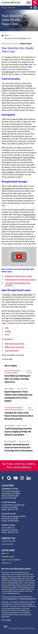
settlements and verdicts (22, 318)
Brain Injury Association (14, 344)
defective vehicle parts (12, 157)
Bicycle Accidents (10, 441)
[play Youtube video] (19, 256)
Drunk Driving (18, 407)
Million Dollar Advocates (14, 347)
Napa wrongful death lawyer (22, 295)
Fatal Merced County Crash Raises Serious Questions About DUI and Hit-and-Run (19, 416)
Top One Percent (12, 350)
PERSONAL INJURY (8, 557)
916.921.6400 (11, 541)
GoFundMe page (7, 72)
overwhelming (6, 188)
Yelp (6, 328)
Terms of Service (26, 599)
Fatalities (15, 373)
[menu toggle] (29, 3)
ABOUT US (5, 553)
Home (6, 35)
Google (8, 331)
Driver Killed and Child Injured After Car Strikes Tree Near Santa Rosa (17, 379)
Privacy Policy (12, 599)
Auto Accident (9, 370)
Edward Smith (25, 44)
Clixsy (9, 620)
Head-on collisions (17, 410)
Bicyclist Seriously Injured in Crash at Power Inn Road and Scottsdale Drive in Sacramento (19, 447)
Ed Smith (7, 295)
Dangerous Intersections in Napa (18, 276)
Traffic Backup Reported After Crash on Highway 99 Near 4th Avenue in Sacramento (18, 431)
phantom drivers (29, 157)
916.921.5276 (9, 544)
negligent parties (29, 215)
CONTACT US (6, 563)
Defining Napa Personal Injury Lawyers (20, 280)
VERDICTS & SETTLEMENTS (11, 560)
